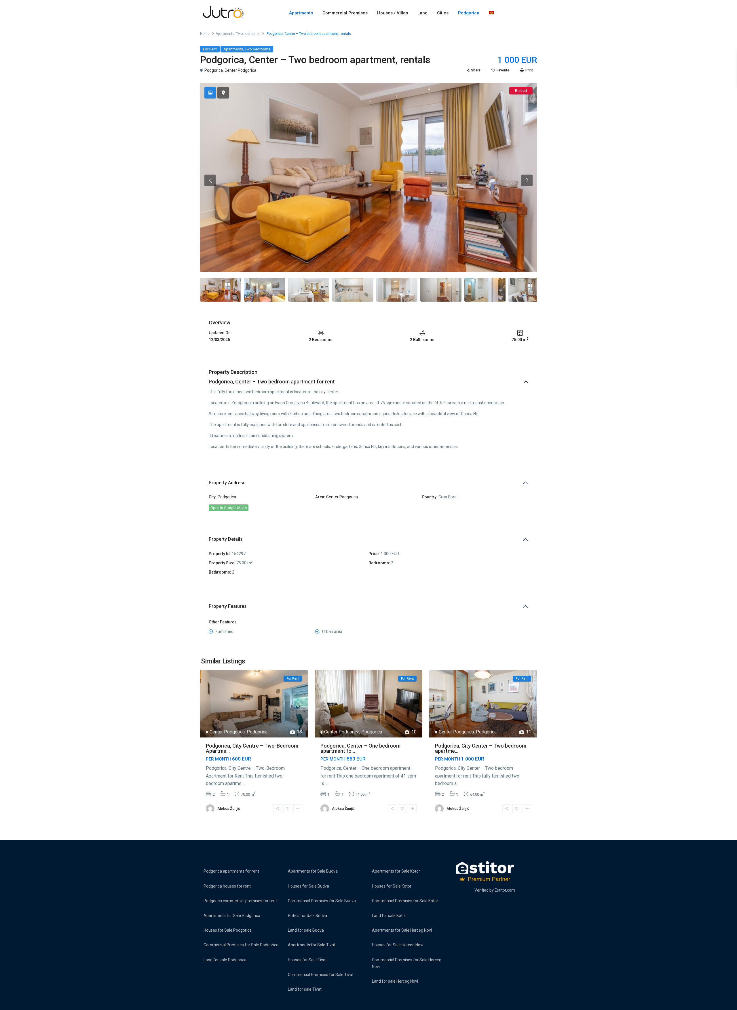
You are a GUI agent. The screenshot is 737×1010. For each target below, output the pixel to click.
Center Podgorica (240, 70)
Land (422, 13)
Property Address (227, 482)
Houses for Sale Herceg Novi (397, 945)
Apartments (301, 13)
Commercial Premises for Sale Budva (322, 901)
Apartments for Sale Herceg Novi (402, 930)
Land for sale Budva (306, 930)
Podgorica (468, 13)
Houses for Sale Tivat (307, 960)
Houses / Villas (392, 13)
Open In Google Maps (228, 508)
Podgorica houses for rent (227, 886)
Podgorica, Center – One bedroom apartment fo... (360, 748)
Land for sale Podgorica (225, 960)
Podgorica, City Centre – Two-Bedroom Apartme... (252, 748)
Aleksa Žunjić (228, 808)
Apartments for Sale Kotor (396, 871)
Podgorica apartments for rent (231, 871)
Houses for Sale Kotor (391, 886)
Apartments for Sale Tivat (311, 945)
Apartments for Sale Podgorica (232, 915)
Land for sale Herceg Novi (395, 981)
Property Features (228, 606)
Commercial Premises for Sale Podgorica (241, 945)
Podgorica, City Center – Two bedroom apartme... (480, 748)
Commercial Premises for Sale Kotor (405, 901)
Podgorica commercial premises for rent (240, 901)
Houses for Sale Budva (308, 886)
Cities (443, 13)
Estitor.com (505, 890)
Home (205, 34)
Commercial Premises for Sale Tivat (321, 974)
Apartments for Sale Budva (313, 871)
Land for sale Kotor (389, 915)
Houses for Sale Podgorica (228, 930)
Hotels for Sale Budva (307, 915)
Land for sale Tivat (305, 989)
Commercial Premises (345, 13)
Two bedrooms (248, 34)
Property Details (226, 539)
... (244, 783)
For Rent (210, 49)
